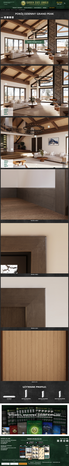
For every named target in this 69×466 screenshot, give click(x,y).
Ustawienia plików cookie (56, 462)
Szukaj (64, 3)
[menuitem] (60, 3)
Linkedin (61, 441)
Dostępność (32, 462)
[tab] (17, 8)
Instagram (58, 441)
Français (67, 450)
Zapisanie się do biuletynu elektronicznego (9, 2)
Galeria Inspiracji (8, 9)
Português (66, 451)
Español (67, 448)
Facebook (67, 441)
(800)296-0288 (5, 448)
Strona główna (3, 9)
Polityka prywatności (38, 462)
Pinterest (64, 441)
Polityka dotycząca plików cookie (47, 462)
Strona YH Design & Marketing (34, 463)
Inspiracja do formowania (14, 9)
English (67, 447)
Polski (67, 452)
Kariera (5, 4)
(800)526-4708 (5, 442)
